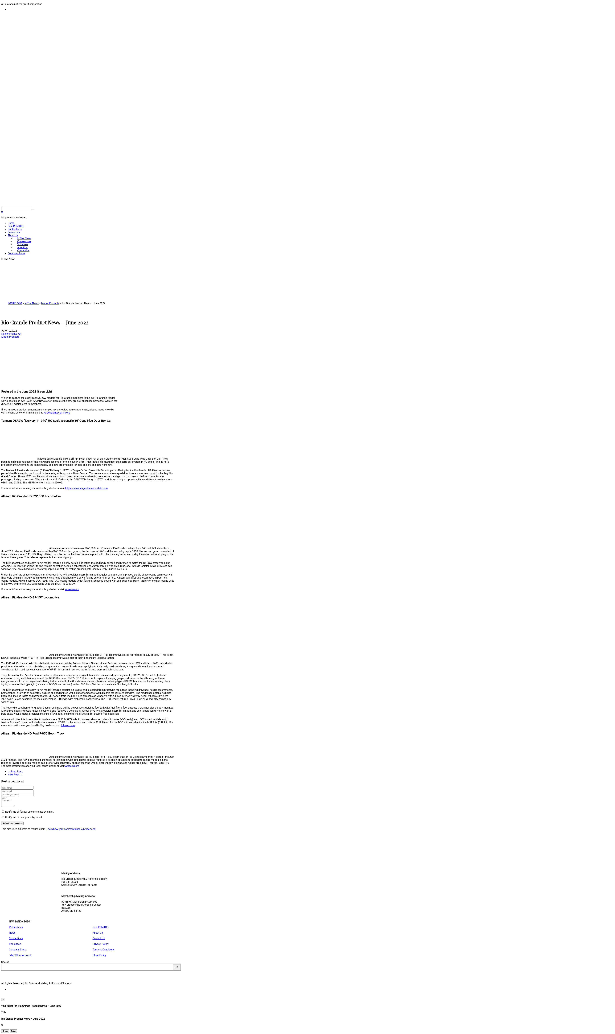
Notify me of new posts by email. (23, 817)
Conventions (16, 938)
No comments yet (11, 333)
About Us (13, 235)
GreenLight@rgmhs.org (57, 412)
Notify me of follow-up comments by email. (29, 811)
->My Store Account (20, 955)
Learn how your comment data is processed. (71, 829)
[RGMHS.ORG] (87, 188)
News (12, 932)
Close (5, 1031)
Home (11, 223)
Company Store (16, 253)
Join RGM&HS (16, 226)
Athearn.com (72, 589)
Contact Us (23, 250)
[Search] (176, 967)
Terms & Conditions (104, 949)
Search (5, 962)
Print (13, 1031)
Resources (14, 232)
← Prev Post (15, 771)
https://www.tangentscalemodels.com (86, 488)
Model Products (10, 336)
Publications (15, 229)
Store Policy (99, 955)
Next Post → (15, 774)
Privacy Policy (101, 943)
